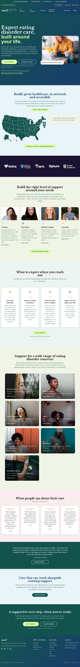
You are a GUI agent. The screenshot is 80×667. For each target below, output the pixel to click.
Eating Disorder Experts (21, 1)
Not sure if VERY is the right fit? (15, 70)
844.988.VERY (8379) (9, 5)
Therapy (35, 645)
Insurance (51, 649)
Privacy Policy (66, 662)
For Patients (22, 10)
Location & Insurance (52, 10)
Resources (67, 10)
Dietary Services (37, 647)
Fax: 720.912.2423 (71, 645)
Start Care (51, 647)
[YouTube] (5, 649)
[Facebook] (2, 649)
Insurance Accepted (61, 1)
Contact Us (68, 5)
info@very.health (71, 647)
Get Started (9, 62)
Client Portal (75, 5)
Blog (50, 653)
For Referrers (52, 642)
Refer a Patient (53, 645)
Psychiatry (36, 642)
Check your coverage (40, 109)
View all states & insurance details (40, 146)
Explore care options (40, 251)
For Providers (58, 5)
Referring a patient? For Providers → (12, 73)
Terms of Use (75, 662)
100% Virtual (48, 1)
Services (43, 10)
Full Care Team (36, 1)
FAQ (50, 651)
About (75, 10)
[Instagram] (7, 649)
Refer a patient (27, 62)
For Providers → (40, 562)
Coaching (35, 649)
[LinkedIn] (10, 649)
